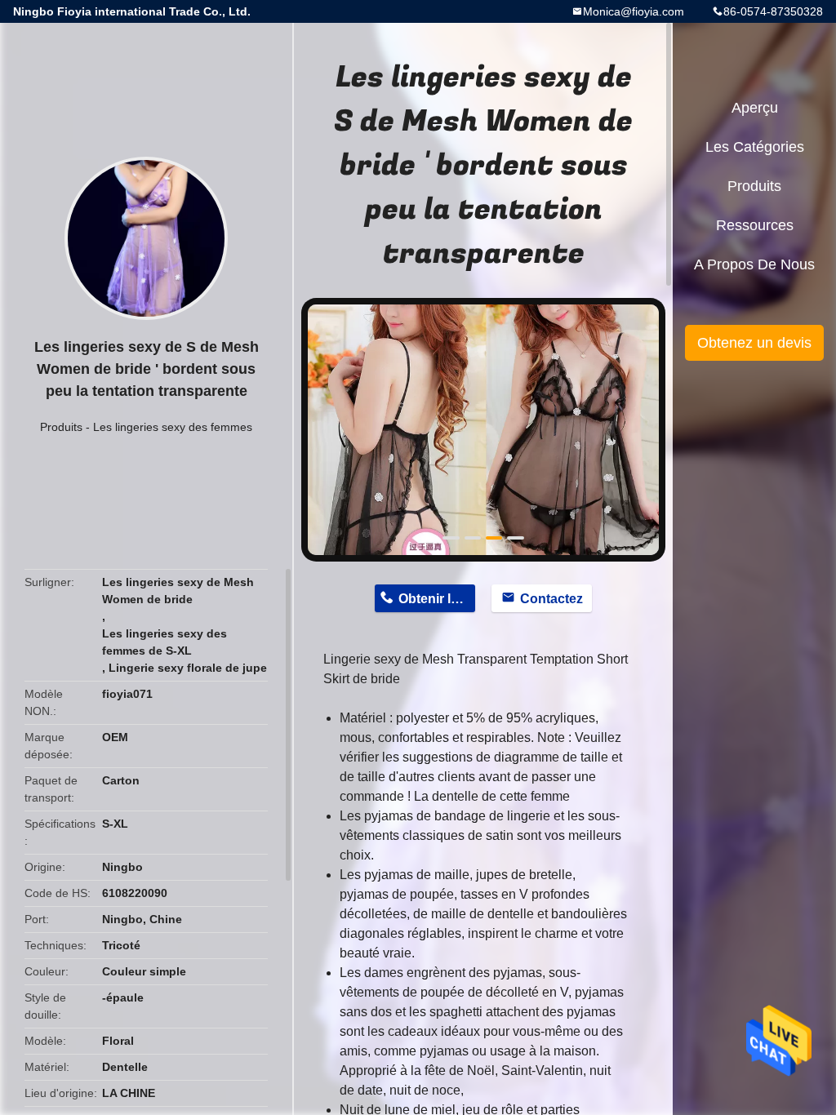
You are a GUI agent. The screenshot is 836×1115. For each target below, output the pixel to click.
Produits (61, 426)
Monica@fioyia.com (633, 11)
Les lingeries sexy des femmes (172, 426)
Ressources (755, 225)
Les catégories (754, 147)
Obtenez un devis (754, 343)
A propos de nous (754, 264)
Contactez (551, 599)
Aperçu (755, 108)
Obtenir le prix (436, 599)
